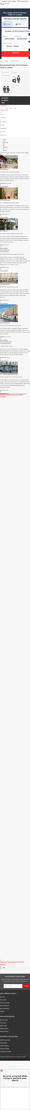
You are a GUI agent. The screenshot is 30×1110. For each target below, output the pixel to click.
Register (14, 1)
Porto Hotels (3, 1023)
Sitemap (2, 1011)
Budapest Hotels (4, 1028)
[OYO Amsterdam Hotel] (6, 342)
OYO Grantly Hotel (4, 251)
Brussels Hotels (4, 1020)
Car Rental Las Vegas (5, 1040)
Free (5, 146)
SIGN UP (27, 986)
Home (1, 61)
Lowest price (5, 143)
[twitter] (25, 1066)
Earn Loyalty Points (4, 1008)
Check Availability (4, 187)
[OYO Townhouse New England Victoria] (9, 367)
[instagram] (28, 1066)
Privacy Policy (3, 1000)
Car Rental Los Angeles (5, 1051)
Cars (19, 24)
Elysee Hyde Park (4, 231)
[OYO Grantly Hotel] (5, 250)
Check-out (18, 36)
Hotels (8, 24)
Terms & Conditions (5, 1003)
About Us (2, 997)
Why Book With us (4, 1005)
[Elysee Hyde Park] (9, 224)
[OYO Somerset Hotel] (9, 313)
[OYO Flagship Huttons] (9, 193)
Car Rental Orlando (4, 1049)
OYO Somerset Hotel (5, 323)
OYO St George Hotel (5, 284)
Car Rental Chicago (4, 1046)
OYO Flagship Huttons (5, 200)
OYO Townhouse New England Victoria (9, 374)
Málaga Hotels (3, 1026)
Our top (4, 140)
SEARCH (15, 53)
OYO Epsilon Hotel (4, 169)
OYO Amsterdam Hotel (5, 343)
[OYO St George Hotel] (9, 277)
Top (4, 149)
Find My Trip (4, 1)
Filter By (4, 100)
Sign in (9, 1)
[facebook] (21, 1066)
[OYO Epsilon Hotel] (9, 162)
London (6, 61)
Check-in (4, 36)
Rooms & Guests (7, 43)
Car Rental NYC (3, 1043)
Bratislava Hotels (4, 1031)
